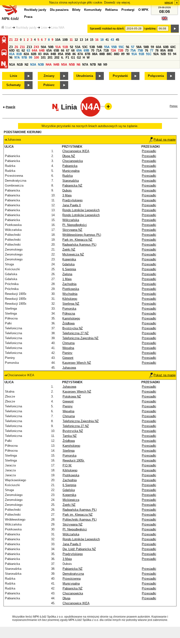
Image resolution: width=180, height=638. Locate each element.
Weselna (68, 348)
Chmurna (68, 343)
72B (120, 50)
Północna (68, 313)
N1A (12, 64)
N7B (93, 64)
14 (86, 39)
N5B (72, 64)
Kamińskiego (71, 318)
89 (122, 54)
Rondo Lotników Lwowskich (81, 210)
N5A (64, 64)
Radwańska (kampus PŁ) (79, 244)
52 (71, 47)
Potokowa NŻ (72, 396)
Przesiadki (149, 151)
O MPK (143, 9)
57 (132, 47)
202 (56, 57)
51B (65, 47)
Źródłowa (68, 323)
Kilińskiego (69, 298)
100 (36, 57)
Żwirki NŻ (68, 249)
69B (86, 50)
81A (12, 54)
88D (116, 54)
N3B (41, 64)
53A (77, 47)
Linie (44, 27)
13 (81, 39)
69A (79, 50)
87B (87, 54)
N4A (49, 64)
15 (91, 39)
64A (34, 50)
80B (170, 50)
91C (148, 54)
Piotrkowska (70, 289)
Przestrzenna (72, 578)
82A (26, 54)
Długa (66, 598)
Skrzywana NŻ (72, 230)
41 (107, 39)
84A (46, 54)
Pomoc (174, 106)
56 (127, 47)
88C (109, 54)
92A (156, 54)
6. (62, 57)
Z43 (36, 47)
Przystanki (120, 76)
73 (126, 50)
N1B (20, 64)
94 (174, 54)
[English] (164, 19)
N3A (33, 64)
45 (117, 39)
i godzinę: (150, 28)
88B (102, 54)
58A (139, 47)
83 (39, 54)
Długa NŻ (68, 156)
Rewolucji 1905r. (74, 460)
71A (98, 50)
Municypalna (70, 171)
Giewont (67, 358)
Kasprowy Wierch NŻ (76, 362)
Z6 (16, 47)
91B (141, 54)
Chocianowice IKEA (75, 151)
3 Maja (66, 195)
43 (112, 39)
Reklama (111, 9)
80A (163, 50)
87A (80, 54)
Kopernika (69, 259)
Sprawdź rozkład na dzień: (107, 28)
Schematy (13, 85)
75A (133, 50)
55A (106, 47)
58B (146, 47)
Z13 (29, 47)
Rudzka (67, 175)
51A (58, 47)
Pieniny (67, 353)
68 (73, 50)
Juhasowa (69, 367)
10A (57, 39)
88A (95, 54)
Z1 (11, 39)
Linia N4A (57, 27)
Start (8, 27)
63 (28, 50)
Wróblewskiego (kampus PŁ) (81, 234)
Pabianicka (69, 166)
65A (49, 50)
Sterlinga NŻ (70, 303)
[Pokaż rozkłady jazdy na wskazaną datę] (175, 29)
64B (42, 50)
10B (65, 39)
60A (158, 47)
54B (99, 47)
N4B (56, 64)
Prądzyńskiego (72, 200)
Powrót (10, 107)
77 (151, 50)
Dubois (67, 190)
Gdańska (68, 264)
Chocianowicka (72, 161)
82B (33, 54)
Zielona (67, 274)
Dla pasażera (59, 9)
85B (68, 54)
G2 (79, 57)
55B (114, 47)
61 (18, 50)
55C (121, 47)
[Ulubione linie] (107, 106)
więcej (169, 2)
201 (50, 57)
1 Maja (66, 279)
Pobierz (49, 85)
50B (50, 47)
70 (92, 50)
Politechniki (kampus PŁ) (80, 519)
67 (67, 50)
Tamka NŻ (70, 436)
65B (56, 50)
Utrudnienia (84, 76)
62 (23, 50)
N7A (85, 64)
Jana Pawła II (71, 205)
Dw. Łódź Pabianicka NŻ (79, 549)
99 (30, 57)
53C (85, 47)
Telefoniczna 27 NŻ (75, 333)
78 (156, 50)
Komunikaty (92, 9)
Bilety (76, 9)
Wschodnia (69, 294)
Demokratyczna (73, 573)
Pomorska (69, 308)
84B (53, 54)
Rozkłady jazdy (26, 27)
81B (19, 54)
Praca (28, 17)
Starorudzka (70, 180)
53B (92, 47)
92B (163, 54)
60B (166, 47)
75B (140, 50)
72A (113, 50)
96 (10, 57)
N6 (78, 64)
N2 (26, 64)
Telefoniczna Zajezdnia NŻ (80, 338)
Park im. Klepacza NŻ (77, 239)
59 (152, 47)
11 (71, 39)
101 (43, 57)
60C (173, 47)
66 (62, 50)
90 (128, 54)
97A (17, 57)
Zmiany (49, 76)
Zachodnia (69, 284)
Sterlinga (69, 450)
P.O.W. (67, 465)
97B (24, 57)
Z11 (22, 47)
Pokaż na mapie (165, 139)
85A (60, 54)
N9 (105, 64)
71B (106, 50)
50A (43, 47)
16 (96, 39)
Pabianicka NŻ (72, 185)
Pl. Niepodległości (74, 225)
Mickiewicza (71, 500)
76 (146, 50)
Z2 (16, 39)
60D (12, 50)
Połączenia (156, 76)
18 (102, 39)
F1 (67, 57)
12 (76, 39)
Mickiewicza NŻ (73, 254)
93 (169, 54)
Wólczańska (70, 220)
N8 (99, 64)
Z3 (11, 47)
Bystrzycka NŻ (72, 328)
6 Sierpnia (69, 269)
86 (74, 54)
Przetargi (128, 9)
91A (134, 54)
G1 (73, 57)
